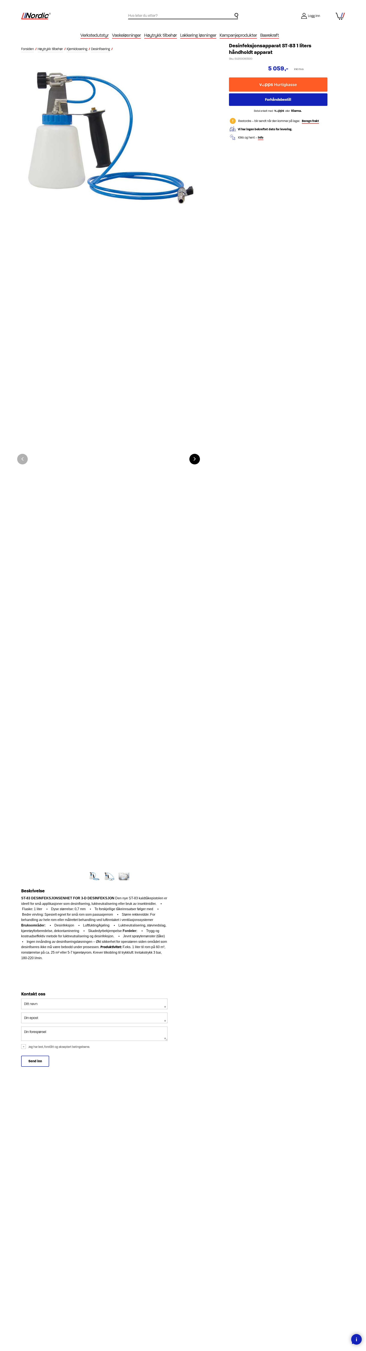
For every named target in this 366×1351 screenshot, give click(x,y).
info (260, 137)
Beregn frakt (310, 121)
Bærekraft (269, 35)
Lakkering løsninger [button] (198, 35)
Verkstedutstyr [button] (94, 35)
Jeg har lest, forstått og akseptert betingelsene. (59, 1047)
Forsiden (27, 49)
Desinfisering (100, 49)
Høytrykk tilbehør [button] (160, 35)
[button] (194, 459)
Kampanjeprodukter (238, 35)
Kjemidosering (77, 49)
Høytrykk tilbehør (50, 49)
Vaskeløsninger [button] (126, 35)
